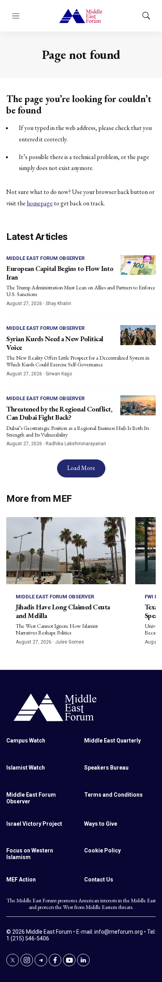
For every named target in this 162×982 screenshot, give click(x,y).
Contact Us (98, 879)
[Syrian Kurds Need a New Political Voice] (138, 335)
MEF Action (21, 879)
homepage (40, 203)
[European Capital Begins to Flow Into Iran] (138, 265)
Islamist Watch (25, 767)
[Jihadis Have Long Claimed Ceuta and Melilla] (66, 550)
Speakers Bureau (106, 767)
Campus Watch (25, 740)
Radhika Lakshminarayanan (76, 443)
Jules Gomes (69, 642)
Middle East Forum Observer (45, 258)
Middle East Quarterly (112, 740)
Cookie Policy (102, 850)
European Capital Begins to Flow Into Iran (59, 273)
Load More (81, 468)
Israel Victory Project (34, 824)
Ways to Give (100, 824)
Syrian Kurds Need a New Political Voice (54, 343)
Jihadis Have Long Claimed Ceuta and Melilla (63, 611)
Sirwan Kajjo (59, 374)
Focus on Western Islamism (29, 853)
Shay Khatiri (58, 303)
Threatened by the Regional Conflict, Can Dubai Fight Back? (59, 413)
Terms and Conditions (113, 795)
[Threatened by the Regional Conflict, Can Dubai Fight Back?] (138, 405)
